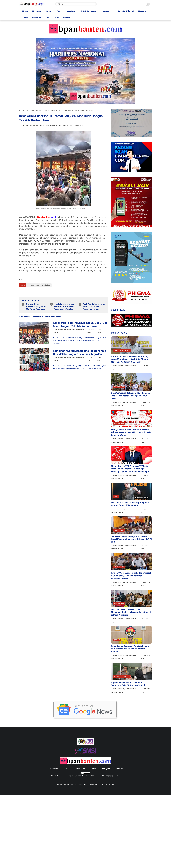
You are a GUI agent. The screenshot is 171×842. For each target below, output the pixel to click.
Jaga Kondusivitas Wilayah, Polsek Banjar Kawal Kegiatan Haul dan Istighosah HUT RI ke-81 (131, 539)
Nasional (142, 11)
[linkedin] (40, 291)
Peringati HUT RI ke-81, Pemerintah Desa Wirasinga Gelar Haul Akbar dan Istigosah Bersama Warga (131, 432)
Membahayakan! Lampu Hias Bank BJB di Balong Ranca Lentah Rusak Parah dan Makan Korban (64, 306)
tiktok (93, 769)
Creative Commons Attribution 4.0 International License (97, 776)
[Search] (94, 4)
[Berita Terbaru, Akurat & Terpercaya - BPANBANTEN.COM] (32, 6)
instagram (106, 769)
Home (25, 11)
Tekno (59, 11)
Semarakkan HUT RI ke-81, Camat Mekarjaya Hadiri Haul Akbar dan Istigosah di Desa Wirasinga (131, 612)
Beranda (22, 110)
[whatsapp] (30, 291)
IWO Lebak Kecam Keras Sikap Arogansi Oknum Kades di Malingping (130, 504)
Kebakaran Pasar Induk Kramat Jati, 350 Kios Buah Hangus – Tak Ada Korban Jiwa (80, 324)
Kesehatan (71, 11)
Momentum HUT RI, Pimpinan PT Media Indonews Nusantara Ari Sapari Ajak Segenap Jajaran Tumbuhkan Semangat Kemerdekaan (130, 469)
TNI (48, 17)
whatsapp (80, 769)
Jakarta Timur (33, 285)
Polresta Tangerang (122, 676)
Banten (49, 11)
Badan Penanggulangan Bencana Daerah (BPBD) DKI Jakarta (72, 241)
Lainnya (105, 11)
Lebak (116, 496)
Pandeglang (119, 387)
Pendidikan (37, 17)
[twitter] (26, 291)
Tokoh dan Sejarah (89, 11)
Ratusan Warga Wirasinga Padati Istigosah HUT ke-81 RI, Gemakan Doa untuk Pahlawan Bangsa (131, 576)
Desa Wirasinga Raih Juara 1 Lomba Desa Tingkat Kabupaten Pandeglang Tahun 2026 (130, 396)
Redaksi (66, 17)
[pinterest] (35, 291)
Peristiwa (30, 110)
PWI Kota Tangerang (122, 350)
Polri (57, 17)
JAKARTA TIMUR (27, 217)
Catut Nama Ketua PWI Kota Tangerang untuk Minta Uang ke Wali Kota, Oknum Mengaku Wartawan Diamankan (129, 359)
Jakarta (117, 460)
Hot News (36, 11)
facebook (54, 769)
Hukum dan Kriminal (125, 11)
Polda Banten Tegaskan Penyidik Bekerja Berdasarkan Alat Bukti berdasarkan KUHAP (130, 649)
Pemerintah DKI (32, 267)
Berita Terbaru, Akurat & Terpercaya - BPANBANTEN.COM (93, 784)
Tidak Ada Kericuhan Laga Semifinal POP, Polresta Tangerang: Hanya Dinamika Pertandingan (94, 306)
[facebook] (21, 291)
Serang (117, 640)
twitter (67, 769)
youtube (119, 769)
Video (24, 17)
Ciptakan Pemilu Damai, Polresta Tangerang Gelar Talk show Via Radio (128, 683)
